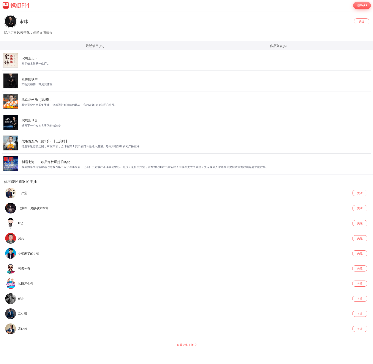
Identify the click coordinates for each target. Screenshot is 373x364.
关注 (361, 21)
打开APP (362, 5)
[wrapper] (186, 182)
